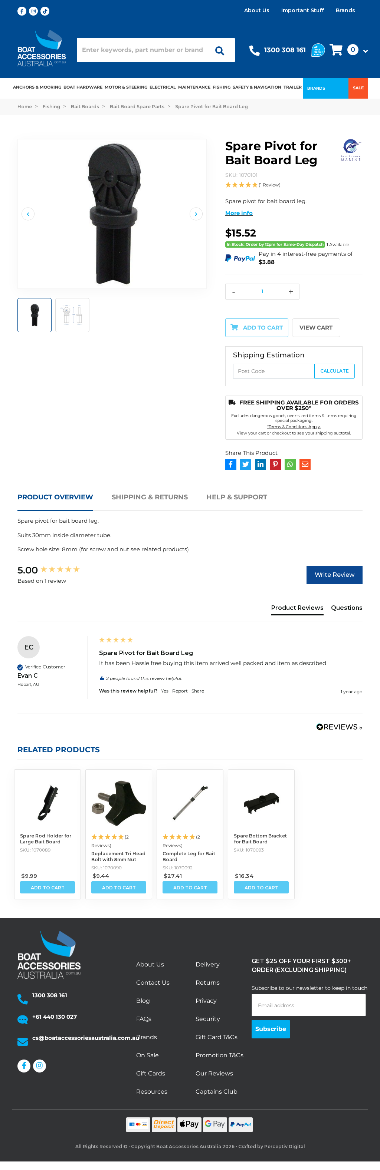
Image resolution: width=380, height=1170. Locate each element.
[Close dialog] (312, 518)
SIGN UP (255, 620)
